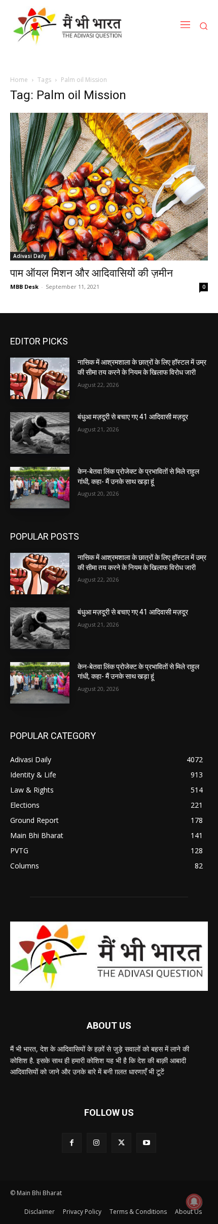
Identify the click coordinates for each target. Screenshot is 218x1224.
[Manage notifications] (194, 1202)
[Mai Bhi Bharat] (69, 26)
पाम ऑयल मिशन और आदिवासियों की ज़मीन (91, 273)
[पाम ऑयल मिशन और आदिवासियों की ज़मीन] (109, 187)
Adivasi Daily (29, 255)
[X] (121, 1143)
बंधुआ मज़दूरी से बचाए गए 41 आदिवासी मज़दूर (133, 417)
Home (19, 79)
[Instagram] (96, 1143)
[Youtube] (146, 1143)
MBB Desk (24, 286)
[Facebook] (72, 1143)
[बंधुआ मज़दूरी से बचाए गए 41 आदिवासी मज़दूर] (39, 433)
